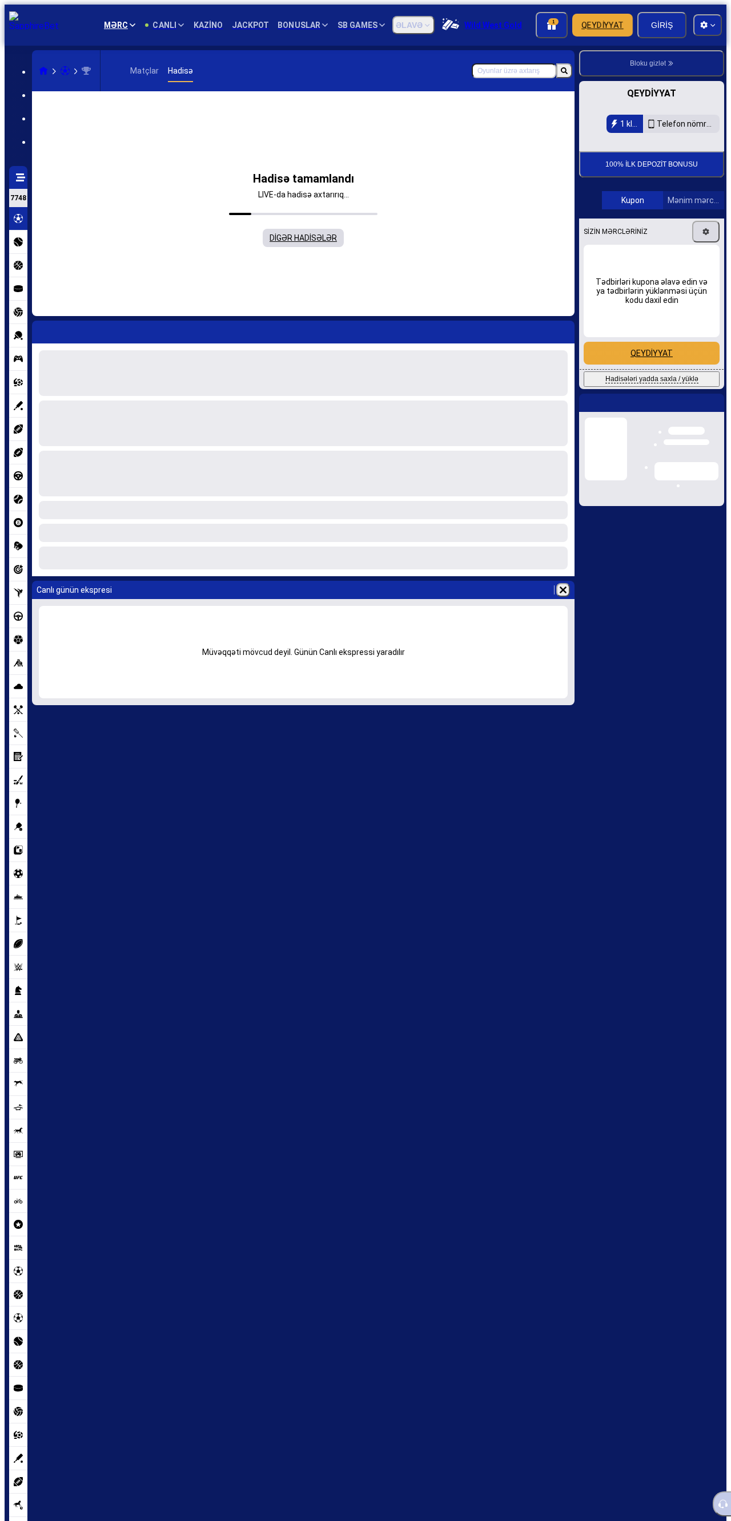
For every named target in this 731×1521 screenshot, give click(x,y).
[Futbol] (65, 70)
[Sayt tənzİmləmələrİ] (707, 25)
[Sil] (563, 590)
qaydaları (685, 221)
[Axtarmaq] (564, 70)
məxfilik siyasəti (617, 228)
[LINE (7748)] (43, 70)
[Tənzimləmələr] (706, 368)
